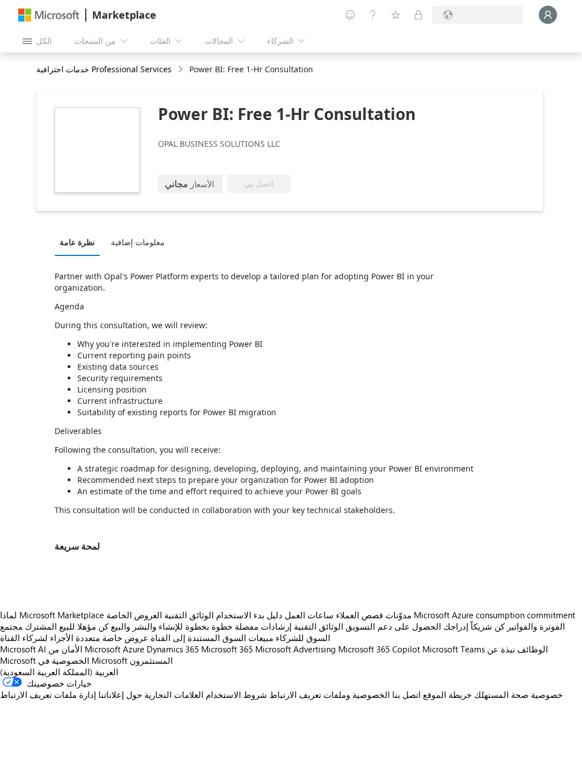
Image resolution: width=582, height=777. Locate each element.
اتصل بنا (406, 694)
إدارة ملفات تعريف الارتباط (48, 694)
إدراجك (455, 626)
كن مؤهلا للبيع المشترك (67, 626)
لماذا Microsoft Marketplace (52, 615)
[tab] (80, 241)
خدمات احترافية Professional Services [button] (104, 69)
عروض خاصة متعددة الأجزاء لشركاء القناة (74, 637)
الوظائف (532, 649)
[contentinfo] (181, 69)
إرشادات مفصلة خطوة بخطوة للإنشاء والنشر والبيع (201, 626)
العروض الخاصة (134, 615)
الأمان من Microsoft (84, 649)
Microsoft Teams (453, 649)
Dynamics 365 (173, 649)
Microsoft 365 (227, 649)
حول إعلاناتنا (120, 694)
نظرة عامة (77, 242)
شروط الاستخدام (236, 694)
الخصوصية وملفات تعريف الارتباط (329, 694)
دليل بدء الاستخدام (249, 615)
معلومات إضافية (138, 242)
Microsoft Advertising (295, 649)
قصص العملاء (359, 615)
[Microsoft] (49, 15)
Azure (133, 649)
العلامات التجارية (173, 694)
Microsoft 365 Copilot (379, 649)
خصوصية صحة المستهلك (518, 694)
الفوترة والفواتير (536, 626)
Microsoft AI (23, 649)
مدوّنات (398, 615)
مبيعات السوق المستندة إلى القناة (212, 637)
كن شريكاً (488, 626)
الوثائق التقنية (189, 615)
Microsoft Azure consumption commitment (494, 615)
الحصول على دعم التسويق (393, 626)
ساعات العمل (309, 615)
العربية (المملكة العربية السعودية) (59, 671)
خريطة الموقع (447, 694)
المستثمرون (151, 660)
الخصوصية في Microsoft (82, 660)
